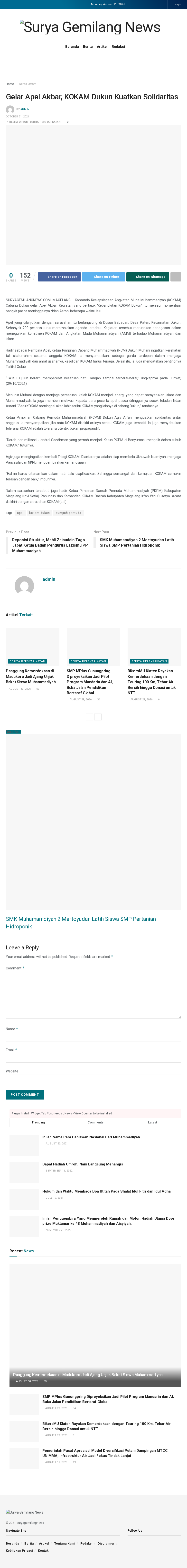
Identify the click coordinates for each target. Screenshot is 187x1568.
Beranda (72, 47)
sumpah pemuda (68, 513)
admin (24, 109)
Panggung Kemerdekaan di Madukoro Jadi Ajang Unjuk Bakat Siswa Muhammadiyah (31, 676)
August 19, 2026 (56, 1462)
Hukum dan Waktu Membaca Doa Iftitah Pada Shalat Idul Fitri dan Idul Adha (106, 1191)
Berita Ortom (27, 84)
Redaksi (118, 47)
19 (74, 1462)
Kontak (43, 1550)
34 (98, 699)
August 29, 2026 (80, 699)
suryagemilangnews (30, 1523)
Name (12, 1029)
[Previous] (89, 717)
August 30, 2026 (19, 688)
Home (10, 84)
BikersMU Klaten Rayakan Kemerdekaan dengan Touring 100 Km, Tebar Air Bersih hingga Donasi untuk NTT (152, 682)
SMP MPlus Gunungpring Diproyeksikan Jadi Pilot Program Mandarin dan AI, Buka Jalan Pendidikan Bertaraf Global (89, 682)
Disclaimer (106, 1543)
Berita (88, 47)
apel (20, 513)
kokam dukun (39, 513)
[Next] (98, 717)
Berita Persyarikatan (45, 122)
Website (12, 1071)
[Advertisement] (93, 67)
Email (12, 1050)
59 (37, 688)
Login (177, 4)
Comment (15, 968)
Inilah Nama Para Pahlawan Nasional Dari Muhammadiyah (91, 1137)
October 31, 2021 (17, 116)
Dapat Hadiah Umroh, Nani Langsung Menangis (82, 1164)
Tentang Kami (64, 1543)
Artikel (102, 47)
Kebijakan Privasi (19, 1550)
